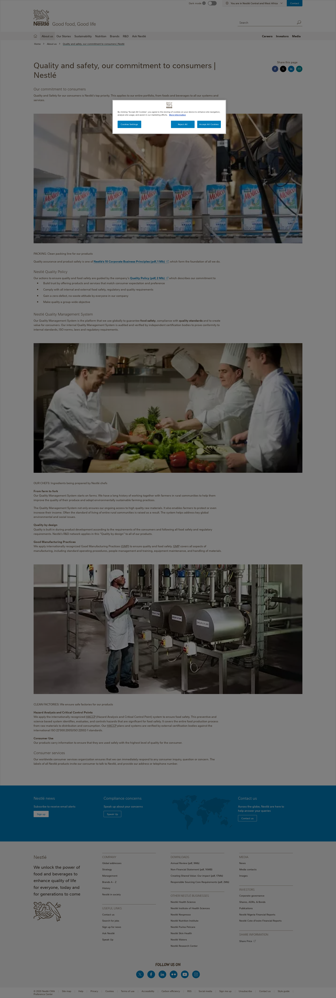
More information (177, 115)
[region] (169, 117)
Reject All (183, 124)
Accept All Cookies (209, 124)
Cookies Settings (129, 124)
